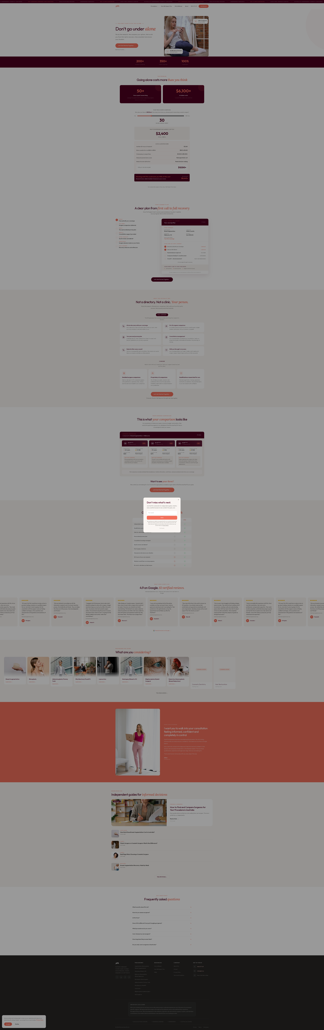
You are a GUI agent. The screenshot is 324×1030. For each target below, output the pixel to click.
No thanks (162, 528)
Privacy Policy (165, 525)
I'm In (162, 517)
